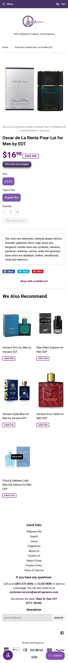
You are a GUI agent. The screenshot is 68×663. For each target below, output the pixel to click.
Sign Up (58, 617)
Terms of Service (34, 570)
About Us (34, 551)
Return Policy (34, 560)
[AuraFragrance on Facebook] (62, 633)
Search (34, 536)
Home (5, 47)
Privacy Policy (34, 565)
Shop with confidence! (34, 281)
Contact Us (34, 555)
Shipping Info (34, 531)
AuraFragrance (37, 643)
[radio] (8, 181)
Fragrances (34, 546)
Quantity (6, 206)
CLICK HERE (44, 583)
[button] (8, 655)
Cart (63, 4)
